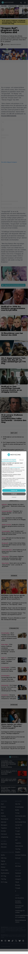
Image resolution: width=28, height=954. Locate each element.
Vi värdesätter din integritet (9, 459)
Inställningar (14, 493)
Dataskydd (14, 497)
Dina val (21, 460)
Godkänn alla (14, 490)
